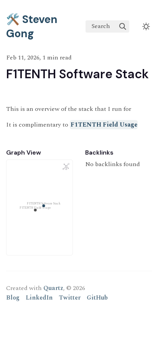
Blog (13, 297)
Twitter (70, 297)
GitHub (97, 297)
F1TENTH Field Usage (104, 124)
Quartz (53, 288)
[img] (122, 26)
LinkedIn (39, 297)
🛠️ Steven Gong (32, 26)
